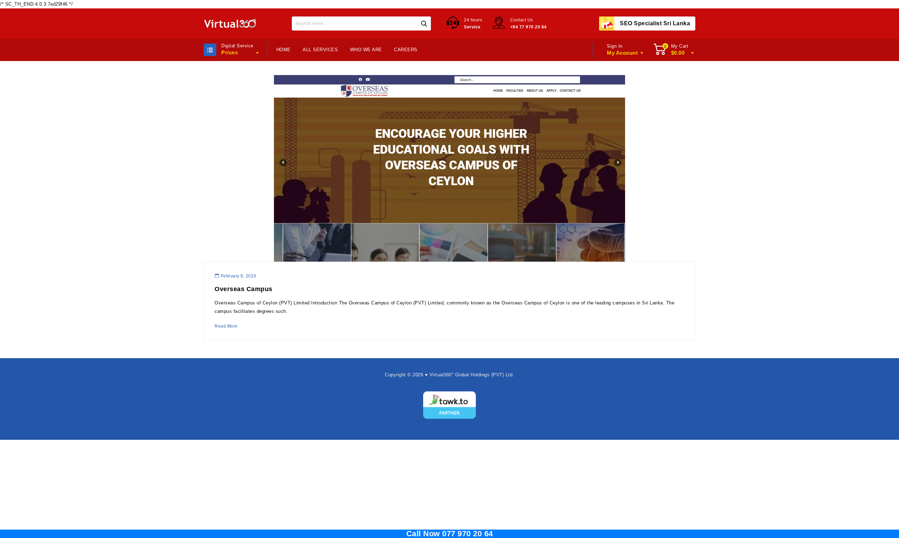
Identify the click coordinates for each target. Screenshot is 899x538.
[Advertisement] (449, 489)
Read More (226, 326)
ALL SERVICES (320, 49)
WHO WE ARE (366, 49)
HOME (283, 49)
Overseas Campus (244, 288)
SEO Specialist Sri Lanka (655, 23)
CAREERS (406, 49)
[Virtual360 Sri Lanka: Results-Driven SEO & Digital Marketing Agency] (230, 23)
